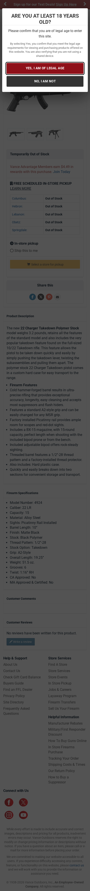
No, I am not (45, 81)
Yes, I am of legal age (45, 68)
